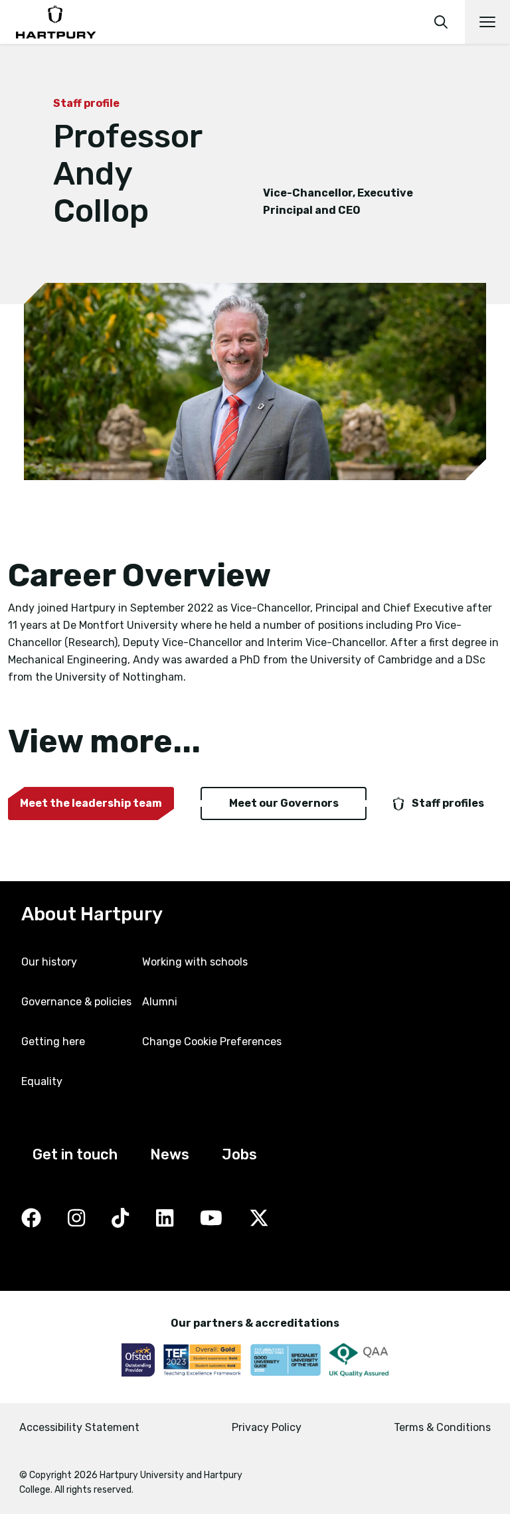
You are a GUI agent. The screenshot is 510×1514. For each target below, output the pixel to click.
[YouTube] (211, 1219)
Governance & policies (76, 1001)
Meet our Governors (284, 803)
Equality (41, 1081)
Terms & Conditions (442, 1427)
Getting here (53, 1041)
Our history (49, 962)
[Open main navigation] (487, 22)
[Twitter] (259, 1219)
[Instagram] (76, 1219)
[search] (441, 22)
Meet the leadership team (91, 803)
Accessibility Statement (79, 1427)
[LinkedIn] (164, 1219)
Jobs (239, 1154)
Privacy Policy (266, 1427)
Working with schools (195, 962)
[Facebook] (31, 1219)
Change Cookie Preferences (212, 1041)
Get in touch (75, 1154)
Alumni (159, 1001)
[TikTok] (120, 1219)
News (169, 1154)
